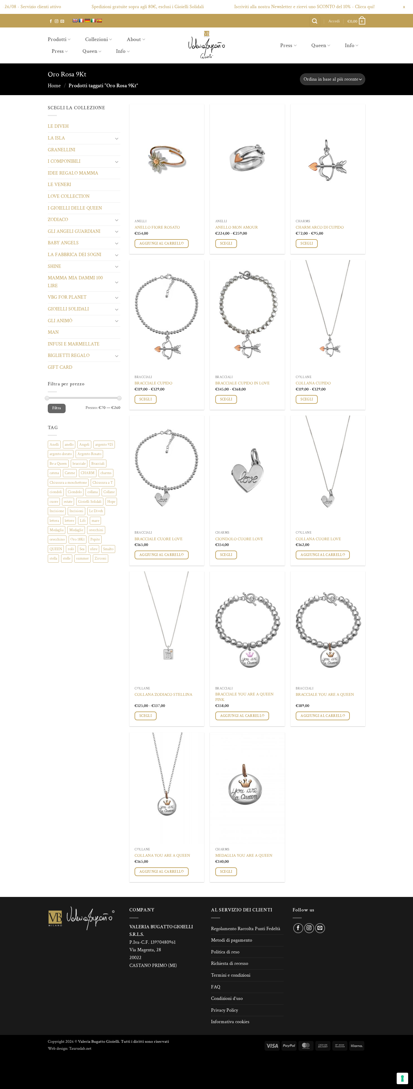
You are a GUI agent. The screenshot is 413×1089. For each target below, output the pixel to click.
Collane (109, 492)
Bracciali (98, 463)
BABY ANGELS (63, 243)
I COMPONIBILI (64, 161)
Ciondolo (75, 492)
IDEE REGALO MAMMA (73, 173)
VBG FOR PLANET (67, 297)
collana (92, 492)
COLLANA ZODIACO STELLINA (163, 694)
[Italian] (93, 20)
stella (53, 558)
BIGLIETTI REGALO (68, 355)
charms (106, 473)
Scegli (226, 243)
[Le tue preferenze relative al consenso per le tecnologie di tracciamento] (402, 1078)
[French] (81, 20)
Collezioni (96, 39)
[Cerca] (314, 21)
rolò (71, 549)
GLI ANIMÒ (60, 321)
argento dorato (61, 453)
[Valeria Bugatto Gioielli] (206, 45)
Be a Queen (58, 463)
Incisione (57, 511)
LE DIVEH (58, 126)
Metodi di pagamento (231, 940)
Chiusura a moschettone (68, 482)
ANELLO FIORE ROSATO (157, 227)
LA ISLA (56, 138)
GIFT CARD (60, 367)
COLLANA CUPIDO (313, 383)
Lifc (83, 520)
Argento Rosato (89, 453)
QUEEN (56, 549)
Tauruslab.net (80, 1048)
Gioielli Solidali (90, 501)
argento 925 (104, 444)
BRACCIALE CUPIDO (153, 383)
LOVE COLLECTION (68, 196)
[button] (334, 21)
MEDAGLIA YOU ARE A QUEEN (243, 855)
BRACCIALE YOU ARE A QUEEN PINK (244, 697)
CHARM (88, 473)
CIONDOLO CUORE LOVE (239, 539)
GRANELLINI (61, 150)
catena (54, 473)
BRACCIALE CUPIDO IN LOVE (242, 383)
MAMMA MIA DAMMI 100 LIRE (75, 282)
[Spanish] (99, 20)
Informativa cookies (230, 1022)
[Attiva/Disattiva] (116, 138)
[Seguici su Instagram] (56, 21)
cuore (54, 501)
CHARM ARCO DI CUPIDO (320, 227)
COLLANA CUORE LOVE (318, 539)
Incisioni (76, 511)
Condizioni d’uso (227, 998)
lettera (54, 520)
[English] (75, 20)
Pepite (95, 539)
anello (69, 444)
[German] (87, 20)
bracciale (79, 463)
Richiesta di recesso (229, 963)
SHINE (54, 266)
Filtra (56, 408)
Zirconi (100, 558)
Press (58, 51)
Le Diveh (96, 511)
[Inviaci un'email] (62, 21)
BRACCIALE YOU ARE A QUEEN (325, 694)
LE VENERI (59, 185)
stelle (66, 558)
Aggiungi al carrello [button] (161, 243)
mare (95, 520)
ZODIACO (58, 220)
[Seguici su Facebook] (51, 21)
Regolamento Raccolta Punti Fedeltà (245, 929)
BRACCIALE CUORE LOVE (159, 539)
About (134, 39)
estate (68, 501)
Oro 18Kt (77, 539)
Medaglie (76, 530)
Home (54, 85)
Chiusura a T (103, 482)
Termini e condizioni (230, 975)
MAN (53, 332)
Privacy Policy (224, 1010)
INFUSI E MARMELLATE (73, 344)
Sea (82, 549)
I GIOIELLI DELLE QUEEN (75, 208)
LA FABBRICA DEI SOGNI (74, 255)
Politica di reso (225, 952)
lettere (69, 520)
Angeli (84, 444)
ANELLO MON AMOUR (236, 227)
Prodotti (57, 39)
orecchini (96, 530)
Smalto (108, 549)
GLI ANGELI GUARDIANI (74, 231)
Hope (111, 501)
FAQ (215, 987)
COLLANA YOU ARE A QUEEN (162, 855)
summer (82, 558)
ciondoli (56, 492)
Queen (90, 51)
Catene (70, 473)
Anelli (54, 444)
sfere (93, 549)
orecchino (57, 539)
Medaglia (56, 530)
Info (120, 51)
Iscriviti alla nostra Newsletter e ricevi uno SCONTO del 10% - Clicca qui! (286, 7)
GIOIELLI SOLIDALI (68, 309)
